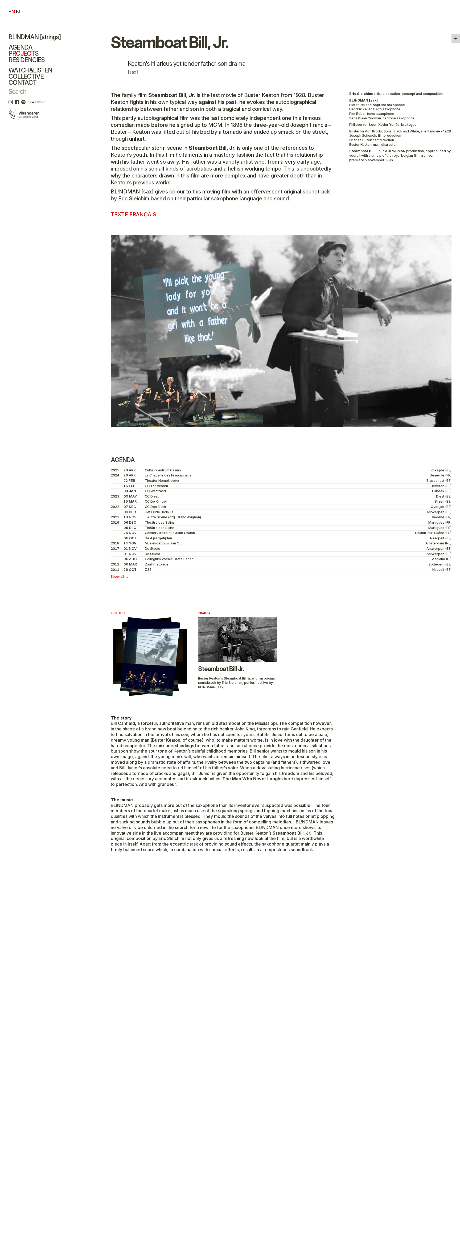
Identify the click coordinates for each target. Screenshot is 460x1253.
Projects (23, 53)
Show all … (119, 577)
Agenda (20, 47)
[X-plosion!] (455, 38)
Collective (26, 76)
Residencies (26, 60)
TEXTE (133, 214)
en (12, 11)
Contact (22, 82)
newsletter (36, 102)
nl (19, 11)
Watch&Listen (30, 70)
